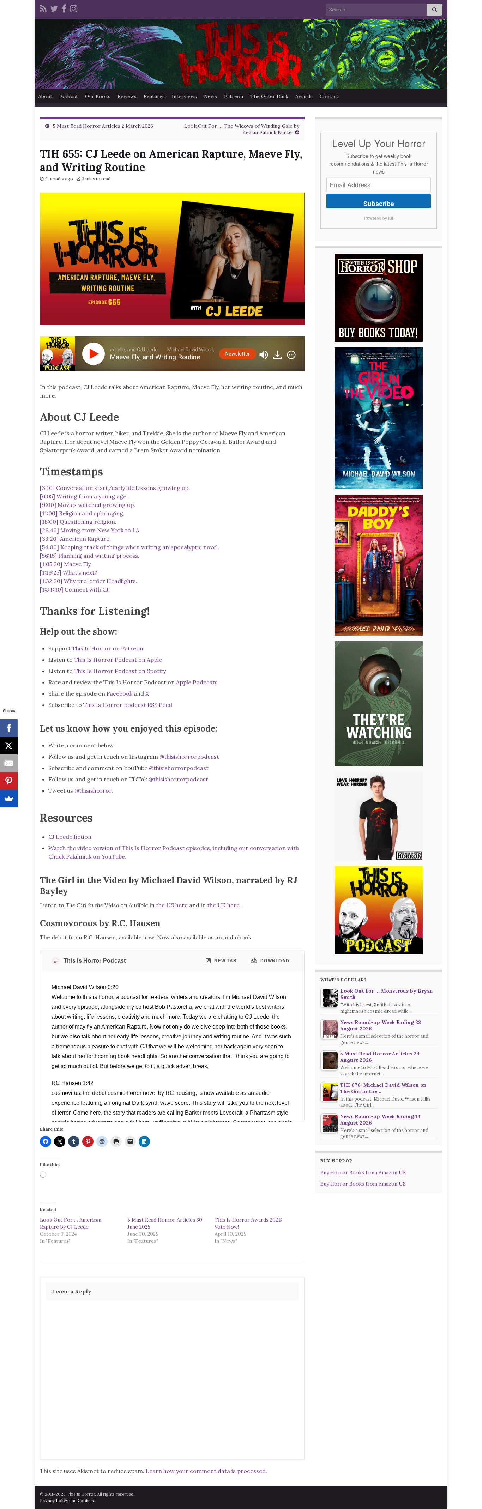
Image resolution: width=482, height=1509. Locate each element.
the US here (172, 905)
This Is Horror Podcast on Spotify (120, 670)
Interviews (184, 96)
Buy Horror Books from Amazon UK (363, 1172)
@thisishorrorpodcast (189, 756)
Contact (329, 96)
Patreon (233, 96)
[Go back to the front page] (241, 54)
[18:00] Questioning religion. (78, 521)
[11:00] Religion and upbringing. (82, 513)
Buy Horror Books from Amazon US (363, 1184)
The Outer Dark (269, 96)
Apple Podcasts (197, 682)
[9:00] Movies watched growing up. (87, 504)
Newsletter (237, 354)
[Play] (95, 354)
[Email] (9, 763)
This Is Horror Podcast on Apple (118, 659)
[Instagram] (73, 7)
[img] (291, 355)
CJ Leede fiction (69, 836)
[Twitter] (54, 7)
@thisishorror (93, 790)
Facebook (119, 693)
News (210, 96)
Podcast (68, 96)
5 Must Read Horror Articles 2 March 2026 (103, 126)
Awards (304, 96)
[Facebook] (63, 7)
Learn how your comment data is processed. (206, 1470)
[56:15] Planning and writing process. (89, 555)
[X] (9, 745)
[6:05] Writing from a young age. (84, 496)
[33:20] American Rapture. (75, 538)
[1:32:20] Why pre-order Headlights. (88, 580)
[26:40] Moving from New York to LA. (90, 530)
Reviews (127, 96)
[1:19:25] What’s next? (68, 572)
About (45, 96)
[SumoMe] (9, 798)
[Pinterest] (9, 781)
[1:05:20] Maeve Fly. (66, 564)
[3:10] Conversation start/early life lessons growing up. (115, 487)
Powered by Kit (378, 218)
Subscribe (378, 203)
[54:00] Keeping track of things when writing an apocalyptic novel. (129, 547)
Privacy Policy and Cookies (67, 1500)
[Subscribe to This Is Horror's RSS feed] (43, 7)
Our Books (97, 96)
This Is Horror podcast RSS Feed (127, 704)
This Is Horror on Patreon (107, 648)
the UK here (223, 905)
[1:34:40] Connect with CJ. (75, 589)
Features (154, 96)
